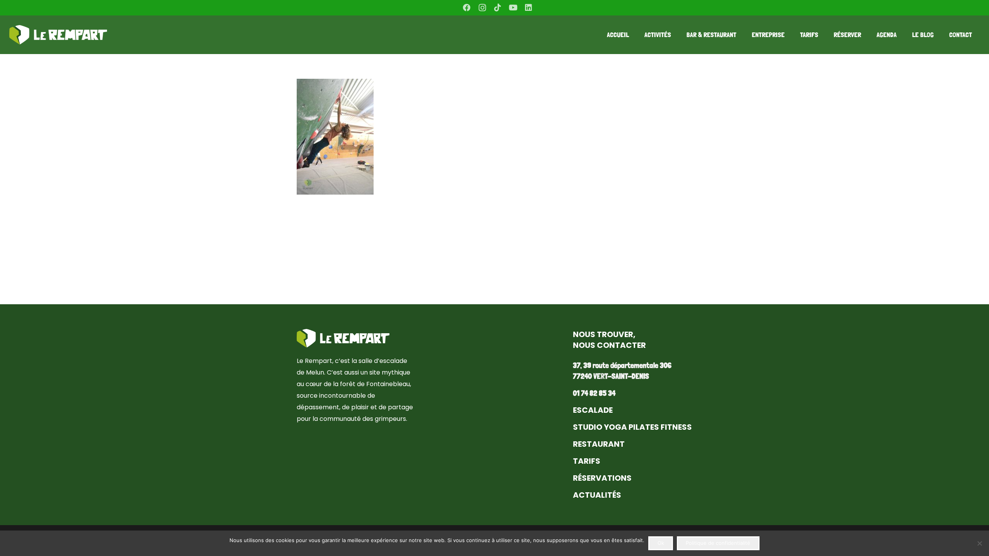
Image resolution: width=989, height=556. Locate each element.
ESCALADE (593, 410)
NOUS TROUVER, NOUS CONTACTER (609, 340)
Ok (661, 543)
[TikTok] (497, 7)
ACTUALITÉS (597, 495)
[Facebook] (466, 7)
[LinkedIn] (528, 7)
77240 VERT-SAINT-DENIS (611, 376)
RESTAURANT (599, 444)
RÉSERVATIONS (602, 478)
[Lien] (58, 34)
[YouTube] (513, 7)
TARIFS (586, 461)
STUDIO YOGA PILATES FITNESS (632, 427)
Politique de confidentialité (718, 543)
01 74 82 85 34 (594, 393)
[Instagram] (482, 7)
